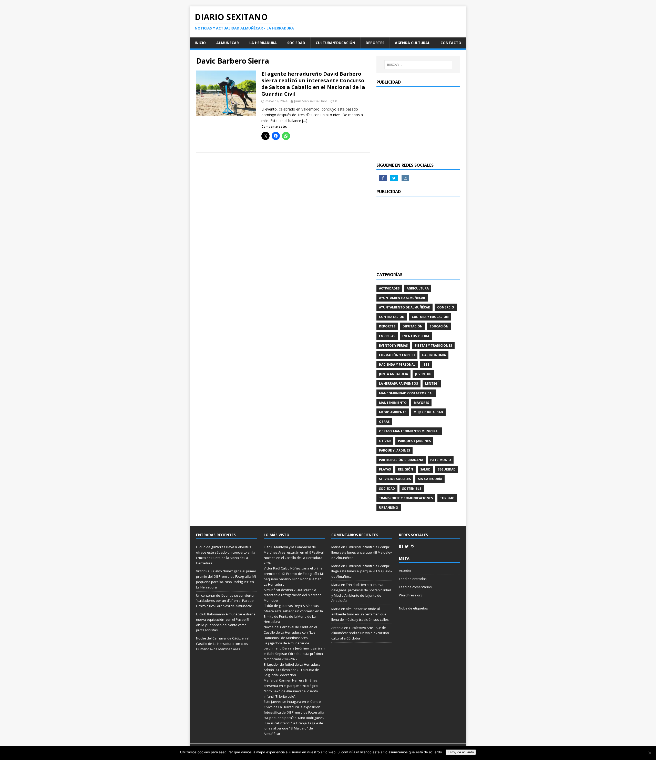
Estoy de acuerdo (461, 752)
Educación (439, 326)
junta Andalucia (393, 374)
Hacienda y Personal (397, 364)
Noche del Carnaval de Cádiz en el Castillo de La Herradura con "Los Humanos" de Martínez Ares (290, 632)
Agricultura (418, 288)
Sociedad (296, 42)
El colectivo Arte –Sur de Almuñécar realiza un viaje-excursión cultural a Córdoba (360, 633)
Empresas (387, 336)
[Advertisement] (418, 124)
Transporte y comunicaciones (406, 498)
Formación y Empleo (397, 355)
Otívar (385, 441)
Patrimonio (440, 460)
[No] (649, 752)
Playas (385, 469)
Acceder (405, 570)
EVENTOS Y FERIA (415, 336)
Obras (384, 421)
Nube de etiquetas (413, 608)
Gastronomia (434, 355)
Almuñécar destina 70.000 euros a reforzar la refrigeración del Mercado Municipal (293, 595)
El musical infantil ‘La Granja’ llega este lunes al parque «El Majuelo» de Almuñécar (361, 552)
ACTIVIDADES (389, 288)
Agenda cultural (412, 42)
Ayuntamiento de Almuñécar (404, 307)
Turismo (447, 498)
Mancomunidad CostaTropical (406, 393)
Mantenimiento (393, 403)
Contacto (450, 42)
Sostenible (411, 488)
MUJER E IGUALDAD (428, 412)
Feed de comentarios (415, 587)
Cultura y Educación (430, 317)
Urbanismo (388, 507)
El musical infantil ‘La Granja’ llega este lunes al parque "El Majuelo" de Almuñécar (293, 728)
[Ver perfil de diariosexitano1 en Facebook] (401, 546)
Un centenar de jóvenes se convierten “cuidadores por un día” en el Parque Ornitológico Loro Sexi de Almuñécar (225, 600)
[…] (304, 120)
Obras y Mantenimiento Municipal (409, 431)
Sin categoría (430, 479)
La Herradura (263, 42)
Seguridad (447, 469)
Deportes (375, 42)
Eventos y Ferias (393, 345)
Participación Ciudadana (401, 460)
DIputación (413, 326)
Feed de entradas (413, 578)
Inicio (200, 42)
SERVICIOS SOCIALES (395, 479)
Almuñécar (227, 42)
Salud (425, 469)
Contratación (392, 317)
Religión (405, 469)
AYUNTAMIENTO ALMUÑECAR (402, 298)
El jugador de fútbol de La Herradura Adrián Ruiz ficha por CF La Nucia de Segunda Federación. (292, 669)
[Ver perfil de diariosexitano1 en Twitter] (407, 546)
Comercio (445, 307)
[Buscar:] (418, 64)
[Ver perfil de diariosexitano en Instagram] (413, 546)
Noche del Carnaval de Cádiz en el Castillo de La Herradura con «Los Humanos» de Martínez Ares (222, 643)
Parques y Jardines (414, 441)
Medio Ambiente (392, 412)
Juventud (423, 374)
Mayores (421, 403)
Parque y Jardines (394, 450)
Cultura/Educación (335, 42)
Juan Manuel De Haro (310, 101)
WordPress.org (410, 595)
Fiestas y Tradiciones (433, 345)
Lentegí (431, 383)
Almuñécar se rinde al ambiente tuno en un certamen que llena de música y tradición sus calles (360, 614)
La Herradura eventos (398, 383)
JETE (426, 364)
